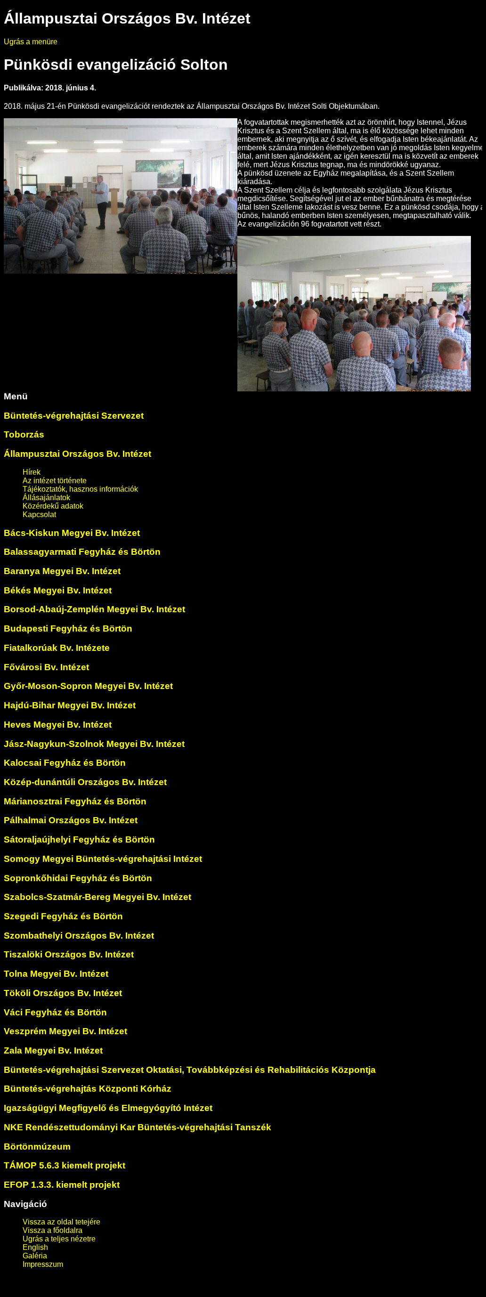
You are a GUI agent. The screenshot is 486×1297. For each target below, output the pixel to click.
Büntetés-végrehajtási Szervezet (74, 416)
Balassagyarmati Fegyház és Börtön (82, 552)
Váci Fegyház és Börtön (55, 1012)
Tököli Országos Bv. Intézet (63, 993)
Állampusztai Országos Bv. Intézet (77, 454)
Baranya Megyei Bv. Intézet (62, 571)
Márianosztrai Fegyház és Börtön (75, 801)
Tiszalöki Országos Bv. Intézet (69, 954)
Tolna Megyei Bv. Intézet (56, 974)
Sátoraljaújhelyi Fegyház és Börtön (79, 839)
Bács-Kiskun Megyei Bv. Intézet (72, 533)
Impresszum (43, 1264)
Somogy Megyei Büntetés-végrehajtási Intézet (103, 859)
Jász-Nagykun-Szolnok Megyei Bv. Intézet (94, 744)
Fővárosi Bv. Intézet (46, 667)
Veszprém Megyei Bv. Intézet (65, 1031)
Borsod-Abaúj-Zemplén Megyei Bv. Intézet (94, 609)
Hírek (31, 472)
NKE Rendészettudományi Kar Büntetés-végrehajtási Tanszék (137, 1127)
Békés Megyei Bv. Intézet (58, 590)
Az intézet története (55, 481)
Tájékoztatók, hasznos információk (80, 489)
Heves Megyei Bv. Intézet (58, 725)
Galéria (35, 1256)
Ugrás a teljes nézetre (59, 1239)
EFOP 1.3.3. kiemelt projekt (62, 1185)
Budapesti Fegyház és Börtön (68, 628)
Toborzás (24, 434)
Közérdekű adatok (53, 506)
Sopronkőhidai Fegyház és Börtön (78, 878)
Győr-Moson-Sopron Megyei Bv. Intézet (88, 686)
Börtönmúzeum (37, 1146)
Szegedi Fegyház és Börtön (63, 916)
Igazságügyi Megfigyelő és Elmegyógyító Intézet (108, 1108)
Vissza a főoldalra (52, 1230)
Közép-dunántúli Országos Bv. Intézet (85, 782)
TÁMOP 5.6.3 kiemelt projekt (64, 1165)
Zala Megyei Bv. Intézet (53, 1050)
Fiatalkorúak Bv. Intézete (57, 648)
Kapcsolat (39, 515)
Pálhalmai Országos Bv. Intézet (71, 820)
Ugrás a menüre (30, 42)
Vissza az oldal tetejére (61, 1222)
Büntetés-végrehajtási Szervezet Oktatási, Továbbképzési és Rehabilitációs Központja (190, 1070)
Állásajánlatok (46, 498)
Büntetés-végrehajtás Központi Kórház (87, 1089)
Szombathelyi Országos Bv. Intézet (79, 935)
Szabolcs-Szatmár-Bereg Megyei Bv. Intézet (97, 897)
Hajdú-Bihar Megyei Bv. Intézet (70, 705)
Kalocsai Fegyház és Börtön (65, 763)
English (35, 1247)
